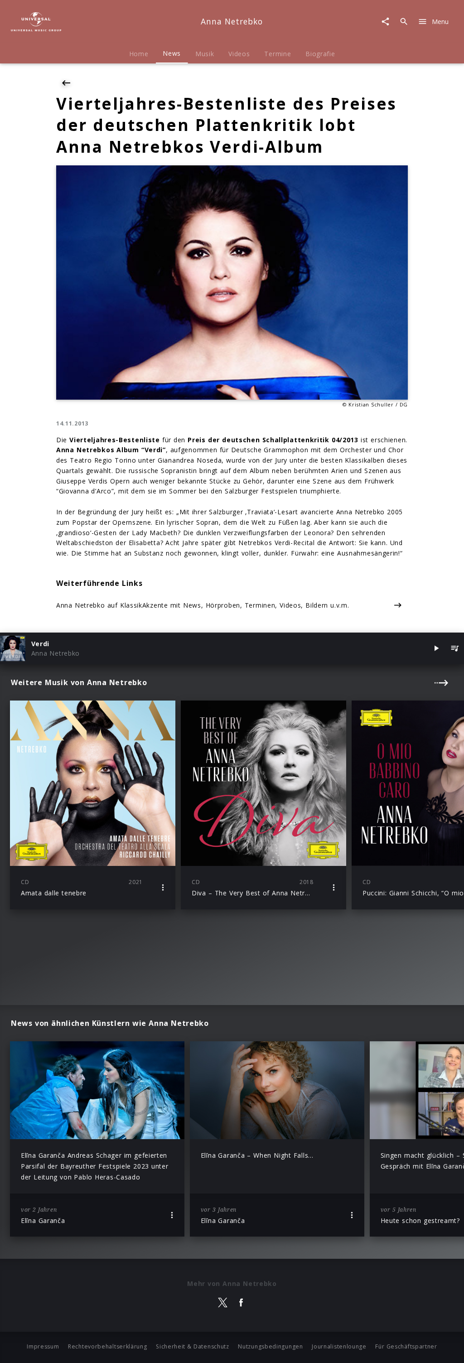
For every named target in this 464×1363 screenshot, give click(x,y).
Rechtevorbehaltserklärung (107, 1346)
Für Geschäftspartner (406, 1346)
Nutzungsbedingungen (270, 1346)
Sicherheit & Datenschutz (192, 1346)
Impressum (43, 1346)
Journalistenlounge (339, 1346)
